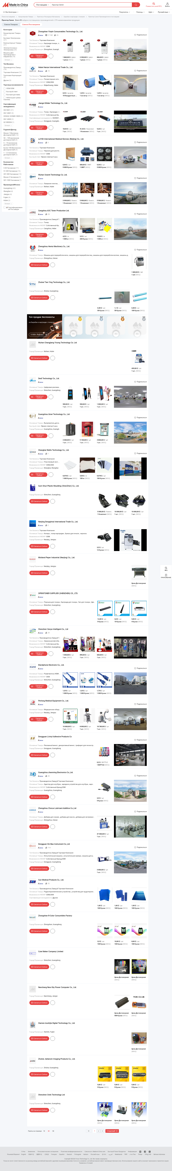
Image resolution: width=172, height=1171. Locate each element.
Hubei (7, 200)
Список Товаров (11, 24)
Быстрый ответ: (35, 157)
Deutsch (69, 1154)
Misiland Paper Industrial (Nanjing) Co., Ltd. (56, 557)
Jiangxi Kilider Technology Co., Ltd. (53, 103)
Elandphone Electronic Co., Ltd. (51, 665)
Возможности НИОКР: (37, 46)
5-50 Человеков (11, 168)
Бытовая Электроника (12, 39)
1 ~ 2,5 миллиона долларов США (10, 154)
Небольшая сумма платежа (12, 98)
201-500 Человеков (12, 174)
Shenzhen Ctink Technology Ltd (51, 1094)
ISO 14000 (9, 119)
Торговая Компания (13, 72)
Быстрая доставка (13, 94)
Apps (150, 12)
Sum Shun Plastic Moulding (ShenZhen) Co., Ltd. (58, 486)
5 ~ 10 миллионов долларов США (10, 144)
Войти (167, 6)
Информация (132, 1151)
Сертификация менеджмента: (40, 118)
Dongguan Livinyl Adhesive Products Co (55, 736)
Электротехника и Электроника (10, 49)
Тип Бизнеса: (34, 40)
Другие (7, 80)
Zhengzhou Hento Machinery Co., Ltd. (54, 246)
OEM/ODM (10, 88)
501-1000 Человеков (12, 180)
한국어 (104, 1154)
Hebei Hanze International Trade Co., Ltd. (55, 67)
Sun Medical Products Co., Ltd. (51, 880)
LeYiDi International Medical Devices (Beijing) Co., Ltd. (61, 139)
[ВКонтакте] (140, 1151)
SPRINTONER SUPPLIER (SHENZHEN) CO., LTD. (58, 593)
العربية (110, 1154)
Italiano (85, 1154)
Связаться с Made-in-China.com (95, 1151)
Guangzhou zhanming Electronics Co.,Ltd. (55, 772)
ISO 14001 (9, 113)
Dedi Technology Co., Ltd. (48, 378)
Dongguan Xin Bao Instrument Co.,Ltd (54, 844)
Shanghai (8, 191)
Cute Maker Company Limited (50, 951)
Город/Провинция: (36, 49)
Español (61, 1154)
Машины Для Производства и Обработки (9, 55)
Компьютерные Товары (12, 44)
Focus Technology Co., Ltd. (84, 1159)
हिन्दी (126, 1154)
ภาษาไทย (133, 1154)
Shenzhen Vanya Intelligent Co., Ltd (53, 629)
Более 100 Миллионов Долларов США (12, 149)
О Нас (23, 1151)
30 (48, 1131)
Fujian (7, 197)
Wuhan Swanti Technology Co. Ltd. (52, 174)
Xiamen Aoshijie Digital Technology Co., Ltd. (56, 1023)
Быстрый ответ (12, 91)
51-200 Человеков (12, 171)
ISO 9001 (9, 110)
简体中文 (31, 1154)
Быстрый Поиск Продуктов (117, 1151)
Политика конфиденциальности (71, 1151)
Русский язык (95, 1154)
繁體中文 (39, 1154)
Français (54, 1154)
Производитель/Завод (12, 68)
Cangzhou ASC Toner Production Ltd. (53, 210)
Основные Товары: (36, 43)
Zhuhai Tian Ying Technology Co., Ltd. (54, 282)
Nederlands (118, 1154)
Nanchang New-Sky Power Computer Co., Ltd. (57, 987)
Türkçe (140, 1154)
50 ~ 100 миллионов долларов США (11, 139)
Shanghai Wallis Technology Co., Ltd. (53, 450)
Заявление (31, 1151)
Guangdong (10, 188)
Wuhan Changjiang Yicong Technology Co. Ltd (57, 342)
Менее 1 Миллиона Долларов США (11, 134)
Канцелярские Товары (12, 34)
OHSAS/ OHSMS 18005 (13, 116)
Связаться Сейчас (40, 56)
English (23, 1154)
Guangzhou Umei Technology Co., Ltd (54, 414)
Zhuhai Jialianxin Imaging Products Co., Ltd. (56, 1059)
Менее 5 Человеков (12, 177)
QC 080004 (9, 122)
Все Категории (10, 12)
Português (77, 1154)
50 (53, 1131)
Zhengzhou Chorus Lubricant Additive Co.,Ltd (57, 808)
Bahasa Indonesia (159, 1154)
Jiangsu (8, 194)
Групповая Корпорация (12, 76)
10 (44, 1131)
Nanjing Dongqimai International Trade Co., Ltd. (58, 521)
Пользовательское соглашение (48, 1151)
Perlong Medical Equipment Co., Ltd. (53, 700)
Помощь (139, 12)
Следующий (111, 1131)
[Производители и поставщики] (15, 4)
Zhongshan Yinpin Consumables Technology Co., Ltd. (60, 31)
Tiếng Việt (148, 1154)
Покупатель (123, 12)
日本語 (47, 1154)
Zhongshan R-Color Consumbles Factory (55, 915)
